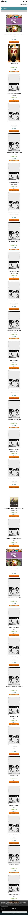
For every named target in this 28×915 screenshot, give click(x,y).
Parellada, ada (14, 36)
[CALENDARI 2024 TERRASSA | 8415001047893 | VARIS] (14, 617)
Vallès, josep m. (14, 481)
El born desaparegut (14, 360)
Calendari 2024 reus (14, 745)
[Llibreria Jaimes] (3, 1)
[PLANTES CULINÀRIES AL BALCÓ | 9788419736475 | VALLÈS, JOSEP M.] (14, 468)
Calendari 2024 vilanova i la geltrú (14, 597)
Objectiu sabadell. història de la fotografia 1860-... (14, 508)
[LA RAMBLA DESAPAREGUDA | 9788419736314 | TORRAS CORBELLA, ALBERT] (14, 261)
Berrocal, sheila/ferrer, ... (14, 451)
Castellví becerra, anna (14, 303)
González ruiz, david (14, 510)
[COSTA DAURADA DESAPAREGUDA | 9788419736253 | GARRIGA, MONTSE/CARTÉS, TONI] (14, 379)
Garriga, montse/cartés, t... (14, 392)
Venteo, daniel (14, 362)
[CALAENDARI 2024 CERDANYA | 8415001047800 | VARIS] (14, 884)
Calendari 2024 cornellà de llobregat (14, 538)
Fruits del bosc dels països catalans (14, 93)
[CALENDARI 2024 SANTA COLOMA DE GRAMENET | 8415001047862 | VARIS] (14, 676)
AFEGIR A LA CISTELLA (14, 41)
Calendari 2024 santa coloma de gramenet (14, 686)
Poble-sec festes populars (14, 241)
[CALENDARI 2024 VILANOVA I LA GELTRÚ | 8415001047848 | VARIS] (14, 587)
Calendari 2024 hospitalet (14, 864)
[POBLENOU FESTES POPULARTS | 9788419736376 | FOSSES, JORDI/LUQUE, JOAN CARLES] (14, 201)
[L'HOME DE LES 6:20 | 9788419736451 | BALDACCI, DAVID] (14, 53)
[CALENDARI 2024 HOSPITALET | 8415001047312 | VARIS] (14, 854)
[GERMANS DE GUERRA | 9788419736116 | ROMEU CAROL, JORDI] (14, 112)
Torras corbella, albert (14, 273)
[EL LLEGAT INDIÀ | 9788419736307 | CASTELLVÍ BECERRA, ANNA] (14, 290)
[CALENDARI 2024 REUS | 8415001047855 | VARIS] (14, 735)
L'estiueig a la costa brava (14, 449)
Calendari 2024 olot (14, 775)
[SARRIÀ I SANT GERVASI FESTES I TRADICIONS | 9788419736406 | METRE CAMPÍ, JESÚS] (14, 142)
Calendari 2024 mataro (14, 805)
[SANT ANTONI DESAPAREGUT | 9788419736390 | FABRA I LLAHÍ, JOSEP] (14, 172)
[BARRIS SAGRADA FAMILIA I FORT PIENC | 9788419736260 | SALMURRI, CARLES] (14, 409)
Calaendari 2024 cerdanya (14, 894)
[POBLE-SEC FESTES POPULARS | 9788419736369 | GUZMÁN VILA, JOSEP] (14, 231)
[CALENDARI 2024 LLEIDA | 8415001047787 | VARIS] (14, 824)
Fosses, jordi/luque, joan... (14, 214)
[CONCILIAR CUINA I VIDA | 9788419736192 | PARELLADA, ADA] (14, 557)
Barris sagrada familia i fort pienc (14, 419)
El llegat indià (14, 300)
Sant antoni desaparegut (14, 182)
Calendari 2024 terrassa (14, 627)
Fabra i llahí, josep (14, 184)
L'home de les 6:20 (14, 63)
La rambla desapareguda (14, 271)
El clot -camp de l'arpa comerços (14, 330)
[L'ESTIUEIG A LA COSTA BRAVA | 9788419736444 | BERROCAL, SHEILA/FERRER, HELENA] (14, 439)
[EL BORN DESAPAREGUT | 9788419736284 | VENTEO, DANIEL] (14, 350)
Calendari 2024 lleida (14, 834)
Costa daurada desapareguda (14, 389)
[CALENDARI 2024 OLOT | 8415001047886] (14, 765)
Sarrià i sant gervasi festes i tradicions (14, 152)
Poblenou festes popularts (14, 211)
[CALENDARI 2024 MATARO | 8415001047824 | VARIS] (14, 795)
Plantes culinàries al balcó (14, 478)
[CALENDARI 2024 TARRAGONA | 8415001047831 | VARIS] (14, 646)
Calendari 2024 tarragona (14, 656)
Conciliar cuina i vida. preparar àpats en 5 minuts (14, 33)
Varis (14, 540)
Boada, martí (14, 95)
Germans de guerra (14, 122)
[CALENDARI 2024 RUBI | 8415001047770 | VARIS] (14, 706)
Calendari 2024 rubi (14, 716)
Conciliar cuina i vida (14, 567)
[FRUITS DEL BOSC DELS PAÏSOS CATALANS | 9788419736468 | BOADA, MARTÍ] (14, 83)
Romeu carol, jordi (14, 125)
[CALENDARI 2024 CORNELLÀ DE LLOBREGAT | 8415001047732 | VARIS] (14, 528)
